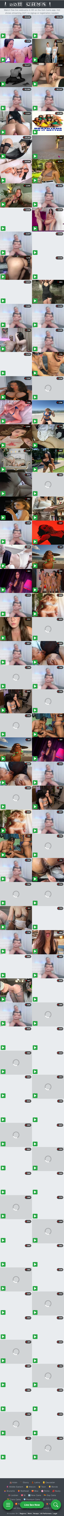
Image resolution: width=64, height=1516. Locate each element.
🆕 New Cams (34, 1495)
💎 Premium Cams (31, 1499)
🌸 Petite (45, 1491)
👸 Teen (42, 1487)
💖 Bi (23, 1495)
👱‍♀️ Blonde (53, 1487)
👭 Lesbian (13, 1495)
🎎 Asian (13, 1482)
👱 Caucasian (49, 1482)
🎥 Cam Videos (16, 1508)
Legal (55, 1513)
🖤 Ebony (24, 1482)
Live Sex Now (32, 1504)
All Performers (45, 1513)
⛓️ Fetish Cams (50, 1499)
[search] (56, 1505)
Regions (23, 1513)
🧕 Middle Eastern (14, 1487)
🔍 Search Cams (47, 1508)
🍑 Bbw (34, 1491)
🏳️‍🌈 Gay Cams (50, 1495)
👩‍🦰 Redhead (23, 1491)
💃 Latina (35, 1482)
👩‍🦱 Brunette (9, 1491)
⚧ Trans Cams (14, 1499)
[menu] (8, 1505)
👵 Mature (31, 1487)
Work (30, 1513)
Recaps (36, 1513)
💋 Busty (56, 1491)
